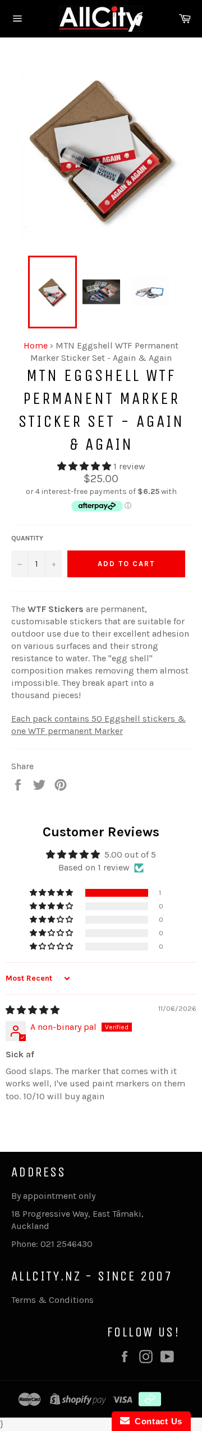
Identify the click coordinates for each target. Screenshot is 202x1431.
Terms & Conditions (52, 1300)
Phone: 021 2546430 (52, 1244)
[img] (32, 1010)
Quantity (27, 538)
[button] (85, 466)
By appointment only (53, 1195)
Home (36, 345)
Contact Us (156, 1421)
